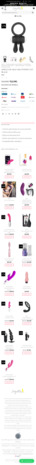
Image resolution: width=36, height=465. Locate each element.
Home (3, 64)
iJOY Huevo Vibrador (27, 171)
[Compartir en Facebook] (6, 113)
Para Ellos (28, 65)
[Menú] (2, 8)
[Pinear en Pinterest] (15, 113)
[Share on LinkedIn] (18, 113)
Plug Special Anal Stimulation (9, 347)
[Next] (31, 37)
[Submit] (32, 12)
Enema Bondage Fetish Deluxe (26, 231)
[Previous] (4, 37)
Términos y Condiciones (12, 459)
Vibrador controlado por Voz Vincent (9, 377)
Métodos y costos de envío (11, 460)
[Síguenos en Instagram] (5, 9)
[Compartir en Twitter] (9, 113)
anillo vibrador (6, 110)
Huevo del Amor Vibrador (27, 347)
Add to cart (9, 176)
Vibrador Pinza (9, 260)
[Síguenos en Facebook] (5, 7)
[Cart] (34, 8)
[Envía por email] (12, 113)
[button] (26, 461)
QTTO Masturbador (27, 260)
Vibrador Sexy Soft (9, 317)
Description (5, 124)
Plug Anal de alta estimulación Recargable (27, 318)
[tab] (18, 125)
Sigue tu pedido (18, 462)
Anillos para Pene (5, 67)
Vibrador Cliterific (26, 288)
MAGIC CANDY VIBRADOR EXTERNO (9, 171)
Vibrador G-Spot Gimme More (9, 231)
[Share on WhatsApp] (2, 113)
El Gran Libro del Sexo (9, 200)
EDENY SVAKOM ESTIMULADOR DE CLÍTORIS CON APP (27, 202)
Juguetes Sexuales (19, 65)
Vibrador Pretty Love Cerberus (9, 289)
